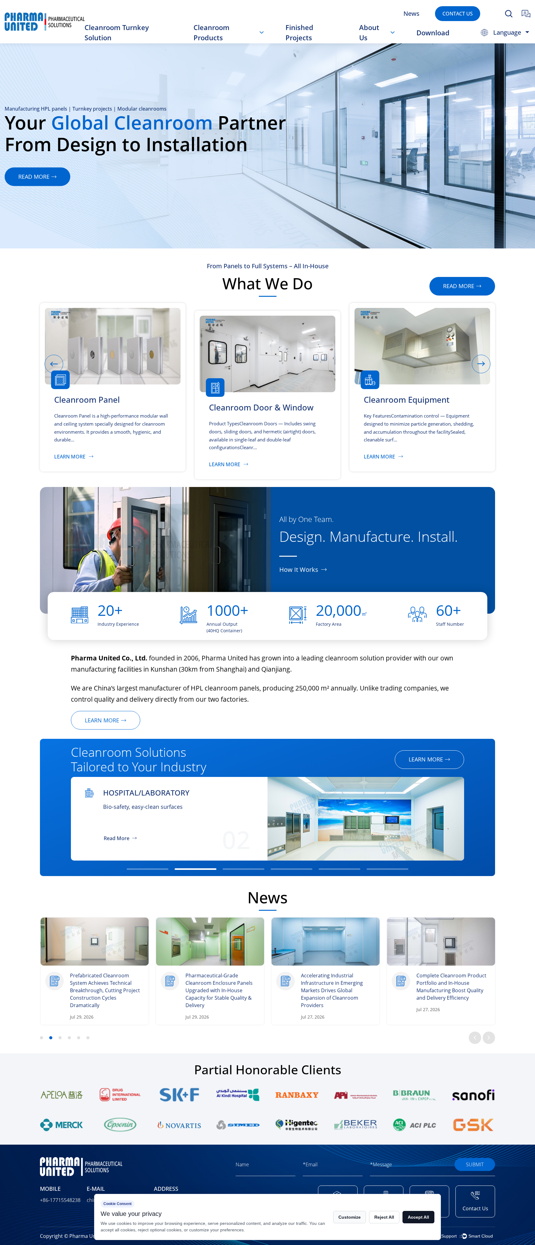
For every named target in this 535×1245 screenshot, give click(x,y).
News (411, 13)
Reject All (384, 1217)
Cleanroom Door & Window (106, 399)
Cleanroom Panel (221, 42)
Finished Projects (299, 32)
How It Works (298, 569)
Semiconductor (134, 793)
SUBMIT (475, 1164)
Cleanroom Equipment (252, 407)
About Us (369, 32)
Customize (349, 1217)
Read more (34, 176)
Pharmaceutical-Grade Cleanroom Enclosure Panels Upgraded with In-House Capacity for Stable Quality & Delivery (105, 990)
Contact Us (457, 13)
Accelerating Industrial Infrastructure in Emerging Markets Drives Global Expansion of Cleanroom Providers (219, 990)
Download (433, 32)
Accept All (418, 1217)
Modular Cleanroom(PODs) (415, 399)
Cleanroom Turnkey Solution (117, 32)
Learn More (69, 456)
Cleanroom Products (211, 32)
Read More (115, 838)
